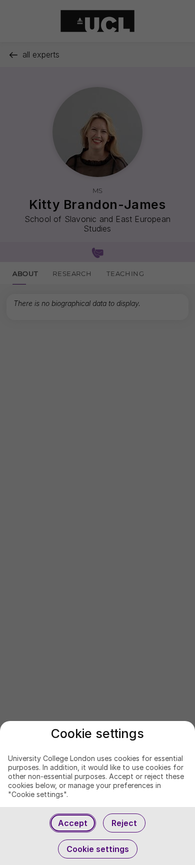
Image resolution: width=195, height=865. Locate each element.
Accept (73, 823)
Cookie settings (97, 849)
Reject (124, 823)
